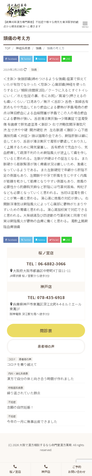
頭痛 (34, 69)
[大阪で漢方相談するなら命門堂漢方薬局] (17, 10)
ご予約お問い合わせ (77, 469)
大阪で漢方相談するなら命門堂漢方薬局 (45, 445)
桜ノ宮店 (15, 472)
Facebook (12, 58)
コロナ (12, 359)
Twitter (27, 58)
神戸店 (46, 472)
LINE (67, 58)
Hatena (41, 58)
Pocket (55, 58)
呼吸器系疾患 (15, 387)
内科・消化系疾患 (18, 373)
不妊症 (12, 402)
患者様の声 (25, 359)
